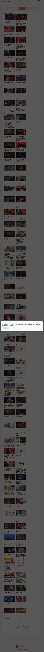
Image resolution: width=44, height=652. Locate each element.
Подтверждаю (5, 328)
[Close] (43, 321)
